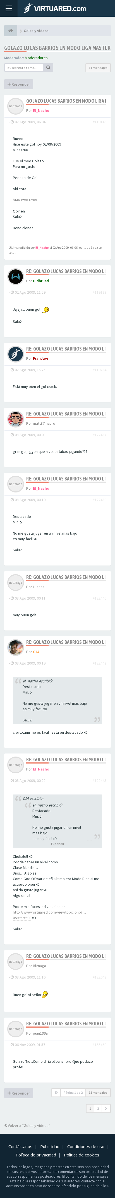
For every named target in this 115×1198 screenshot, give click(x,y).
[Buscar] (48, 67)
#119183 (99, 292)
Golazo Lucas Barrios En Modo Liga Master (57, 48)
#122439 (99, 499)
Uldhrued (41, 280)
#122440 (99, 598)
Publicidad (49, 1146)
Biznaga (39, 965)
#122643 (99, 977)
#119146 (99, 121)
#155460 (99, 1044)
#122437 (99, 434)
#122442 (99, 663)
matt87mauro (44, 423)
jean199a (40, 1033)
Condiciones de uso (85, 1146)
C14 (36, 651)
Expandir (57, 844)
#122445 (99, 780)
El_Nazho (41, 110)
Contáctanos (20, 1146)
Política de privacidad (36, 1155)
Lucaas (38, 586)
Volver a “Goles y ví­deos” (28, 1125)
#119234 (99, 369)
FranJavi (40, 358)
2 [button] (98, 1108)
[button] (106, 1108)
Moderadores (36, 57)
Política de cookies (81, 1155)
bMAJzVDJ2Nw (25, 199)
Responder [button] (20, 84)
